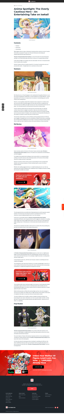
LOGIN (32, 388)
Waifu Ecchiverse (22, 397)
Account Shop (34, 394)
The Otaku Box (8, 394)
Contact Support (35, 399)
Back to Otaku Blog (18, 5)
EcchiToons (8, 397)
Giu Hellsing (8, 400)
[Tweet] (3, 107)
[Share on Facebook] (3, 105)
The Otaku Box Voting (36, 396)
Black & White (8, 402)
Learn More (20, 182)
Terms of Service (48, 394)
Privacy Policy (47, 396)
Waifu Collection (9, 399)
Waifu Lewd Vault (22, 394)
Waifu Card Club (9, 396)
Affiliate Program (35, 397)
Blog (20, 396)
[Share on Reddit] (3, 110)
